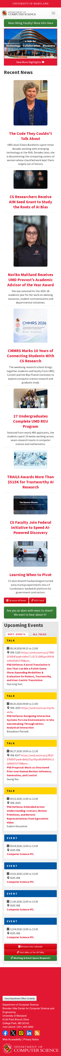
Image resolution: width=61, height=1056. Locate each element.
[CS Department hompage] (30, 1047)
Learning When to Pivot (30, 574)
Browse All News (17, 600)
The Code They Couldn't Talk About (30, 136)
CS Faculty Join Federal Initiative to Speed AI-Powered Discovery (30, 527)
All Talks (39, 634)
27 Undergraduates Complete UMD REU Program (30, 421)
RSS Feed (39, 600)
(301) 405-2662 (25, 1026)
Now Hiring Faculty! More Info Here (30, 23)
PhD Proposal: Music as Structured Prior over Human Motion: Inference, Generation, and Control (29, 771)
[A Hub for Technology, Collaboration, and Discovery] (30, 43)
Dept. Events (18, 634)
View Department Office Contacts (19, 998)
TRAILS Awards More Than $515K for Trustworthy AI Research (30, 482)
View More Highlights (29, 62)
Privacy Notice (31, 1039)
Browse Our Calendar (32, 946)
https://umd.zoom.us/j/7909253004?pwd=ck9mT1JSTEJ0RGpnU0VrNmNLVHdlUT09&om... (30, 656)
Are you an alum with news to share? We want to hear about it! (30, 612)
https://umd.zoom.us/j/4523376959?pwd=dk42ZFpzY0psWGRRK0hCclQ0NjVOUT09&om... (30, 759)
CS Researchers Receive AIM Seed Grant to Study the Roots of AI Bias (30, 202)
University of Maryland (30, 3)
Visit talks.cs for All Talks (31, 952)
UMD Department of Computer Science (24, 13)
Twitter (13, 1033)
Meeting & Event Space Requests (31, 958)
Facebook (5, 1033)
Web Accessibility (12, 1039)
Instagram (21, 1033)
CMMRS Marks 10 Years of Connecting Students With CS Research (30, 355)
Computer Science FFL (20, 854)
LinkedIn (29, 1033)
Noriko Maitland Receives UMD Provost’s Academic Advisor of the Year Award (30, 279)
